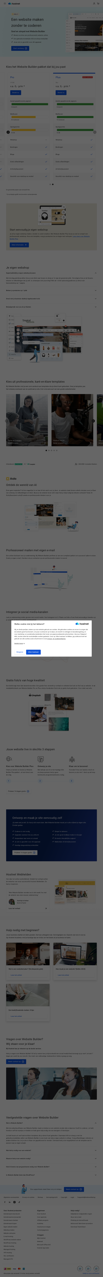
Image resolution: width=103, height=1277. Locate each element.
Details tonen (18, 643)
